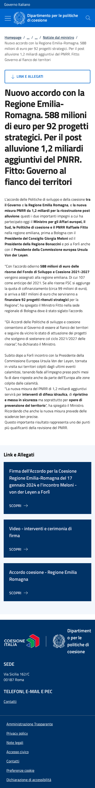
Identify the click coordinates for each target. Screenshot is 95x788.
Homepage (13, 37)
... (28, 37)
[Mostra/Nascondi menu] (8, 18)
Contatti (10, 701)
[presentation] (88, 18)
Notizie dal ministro (58, 37)
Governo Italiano (17, 4)
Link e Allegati (29, 76)
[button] (20, 770)
